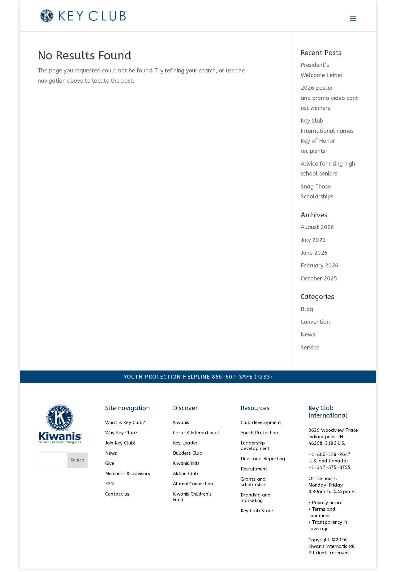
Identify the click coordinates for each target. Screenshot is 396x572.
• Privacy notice (325, 502)
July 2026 (313, 240)
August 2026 (317, 227)
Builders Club (187, 453)
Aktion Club (185, 473)
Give (109, 463)
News (308, 334)
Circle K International (196, 433)
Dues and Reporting (263, 459)
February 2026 (319, 265)
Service (310, 347)
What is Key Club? (125, 422)
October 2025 (319, 278)
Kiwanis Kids (186, 463)
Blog (307, 309)
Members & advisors (127, 473)
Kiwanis (181, 422)
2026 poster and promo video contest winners (329, 97)
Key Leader (185, 443)
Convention (315, 321)
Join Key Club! (120, 443)
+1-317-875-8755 (329, 467)
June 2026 (314, 252)
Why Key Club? (121, 433)
